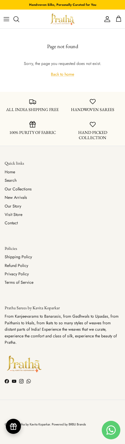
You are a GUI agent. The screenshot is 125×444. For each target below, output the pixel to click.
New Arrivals (16, 197)
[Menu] (6, 19)
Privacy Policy (17, 274)
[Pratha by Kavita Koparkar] (62, 19)
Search (11, 180)
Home (10, 172)
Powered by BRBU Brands (69, 424)
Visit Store (13, 214)
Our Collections (18, 189)
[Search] (19, 19)
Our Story (13, 206)
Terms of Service (19, 282)
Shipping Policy (18, 257)
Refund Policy (16, 265)
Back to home (62, 74)
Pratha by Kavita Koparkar (33, 424)
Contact (11, 223)
